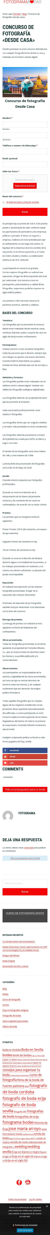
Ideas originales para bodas (15, 1021)
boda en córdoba (12, 1049)
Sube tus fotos (11, 171)
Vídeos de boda (10, 1026)
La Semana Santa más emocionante (19, 941)
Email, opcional (10, 158)
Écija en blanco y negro (25, 1151)
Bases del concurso (13, 196)
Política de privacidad (17, 1199)
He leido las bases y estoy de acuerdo (22, 202)
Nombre (7, 118)
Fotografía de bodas (12, 1015)
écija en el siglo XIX (16, 1160)
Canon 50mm (27, 1063)
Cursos (6, 1004)
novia (44, 1129)
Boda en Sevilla (32, 1049)
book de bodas (22, 1055)
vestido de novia (19, 1142)
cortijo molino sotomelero (19, 1075)
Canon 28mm (17, 1063)
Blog (5, 988)
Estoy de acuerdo (25, 1230)
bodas (7, 1054)
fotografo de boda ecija (24, 1098)
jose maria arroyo (25, 1128)
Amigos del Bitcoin (11, 955)
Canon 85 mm (36, 1066)
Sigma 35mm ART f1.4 (28, 1138)
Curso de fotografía (11, 999)
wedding (21, 1146)
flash (27, 1086)
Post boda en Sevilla (12, 1133)
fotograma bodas (18, 1122)
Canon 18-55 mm (36, 1060)
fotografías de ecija (27, 1116)
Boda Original (9, 960)
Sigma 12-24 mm (15, 1138)
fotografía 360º (20, 1111)
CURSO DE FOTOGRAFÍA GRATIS (25, 913)
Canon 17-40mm (10, 1059)
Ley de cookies (35, 1199)
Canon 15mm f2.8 (38, 1056)
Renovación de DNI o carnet (15, 966)
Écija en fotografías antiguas (15, 1010)
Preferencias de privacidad (26, 1225)
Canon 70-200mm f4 (24, 1066)
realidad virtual (28, 1134)
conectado (29, 847)
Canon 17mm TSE (24, 1060)
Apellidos (7, 140)
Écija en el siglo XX (22, 1156)
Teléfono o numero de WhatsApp (20, 145)
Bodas (5, 994)
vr (13, 1147)
